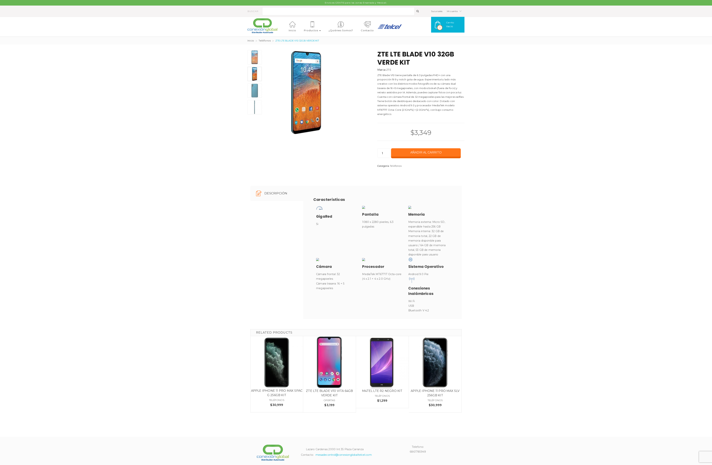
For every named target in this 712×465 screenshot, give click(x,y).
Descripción (275, 193)
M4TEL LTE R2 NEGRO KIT (382, 391)
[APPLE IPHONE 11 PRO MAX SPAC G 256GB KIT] (276, 362)
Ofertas (329, 400)
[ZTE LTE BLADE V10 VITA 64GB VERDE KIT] (329, 362)
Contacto (367, 30)
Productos (311, 30)
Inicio (292, 30)
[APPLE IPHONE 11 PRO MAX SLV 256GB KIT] (435, 362)
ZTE (388, 69)
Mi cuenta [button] (452, 11)
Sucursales (437, 11)
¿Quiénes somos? (341, 30)
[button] (447, 25)
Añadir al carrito (426, 152)
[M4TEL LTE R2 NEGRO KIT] (382, 362)
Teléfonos (265, 40)
